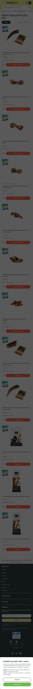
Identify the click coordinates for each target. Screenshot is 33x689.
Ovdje (4, 669)
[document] (17, 673)
